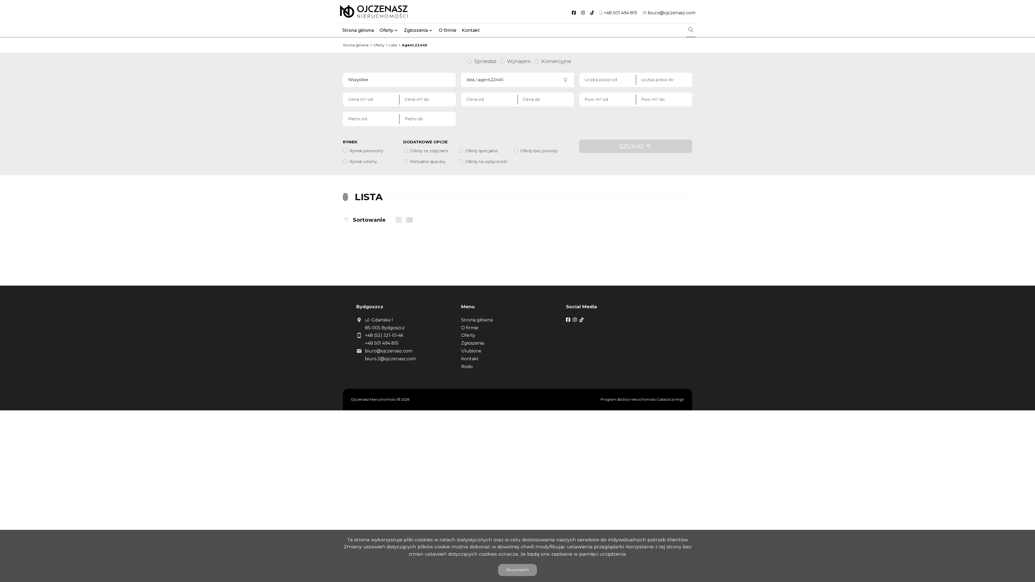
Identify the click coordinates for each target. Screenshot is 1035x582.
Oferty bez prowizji (538, 150)
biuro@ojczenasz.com (388, 351)
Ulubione (471, 351)
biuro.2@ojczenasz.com (390, 358)
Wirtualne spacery (428, 161)
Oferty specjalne (481, 150)
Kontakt (471, 30)
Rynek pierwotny (366, 150)
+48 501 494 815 (381, 343)
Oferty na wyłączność (486, 161)
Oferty (386, 30)
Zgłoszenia (472, 343)
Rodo (467, 366)
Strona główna (358, 30)
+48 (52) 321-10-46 (384, 335)
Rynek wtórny (363, 161)
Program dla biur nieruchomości (629, 399)
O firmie (447, 30)
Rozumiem (517, 569)
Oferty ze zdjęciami (429, 150)
